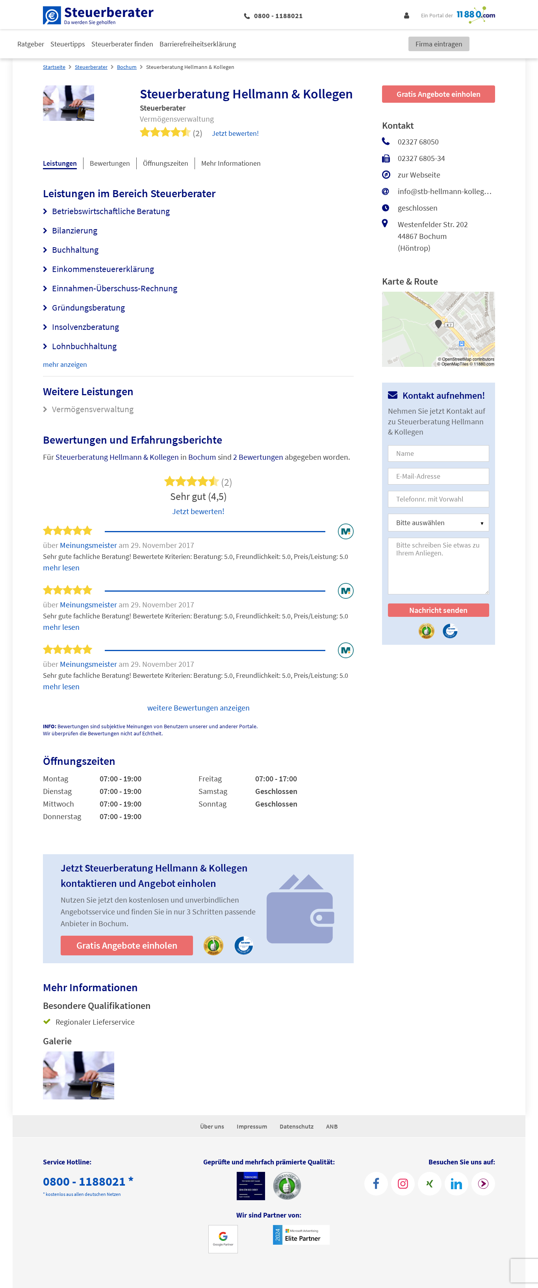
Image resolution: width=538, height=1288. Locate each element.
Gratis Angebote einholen (126, 945)
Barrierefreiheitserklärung (198, 43)
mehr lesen (61, 567)
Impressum (252, 1126)
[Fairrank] (483, 1183)
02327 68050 (418, 141)
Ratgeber (30, 43)
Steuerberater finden (122, 43)
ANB (332, 1126)
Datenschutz (297, 1126)
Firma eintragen (439, 43)
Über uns (212, 1126)
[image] (78, 1075)
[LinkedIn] (456, 1183)
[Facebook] (376, 1183)
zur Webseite (419, 175)
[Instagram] (403, 1183)
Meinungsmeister (89, 545)
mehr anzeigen (65, 364)
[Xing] (430, 1183)
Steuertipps (67, 43)
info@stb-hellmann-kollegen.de (446, 191)
